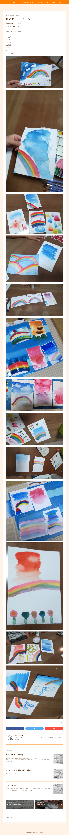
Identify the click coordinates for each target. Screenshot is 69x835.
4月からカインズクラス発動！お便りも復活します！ (20, 770)
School (14, 2)
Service (47, 2)
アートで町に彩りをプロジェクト (27, 2)
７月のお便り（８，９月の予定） (14, 755)
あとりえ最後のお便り (12, 785)
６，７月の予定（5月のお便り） (13, 773)
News (60, 2)
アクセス (40, 2)
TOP (9, 2)
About (54, 2)
